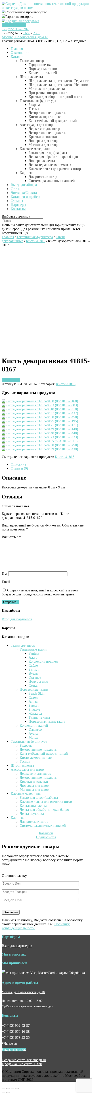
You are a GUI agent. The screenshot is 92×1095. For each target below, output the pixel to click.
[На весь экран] (12, 1088)
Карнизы (26, 173)
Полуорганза (38, 681)
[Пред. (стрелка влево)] (3, 1092)
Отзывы (17, 201)
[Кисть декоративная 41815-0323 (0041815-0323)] (40, 437)
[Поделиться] (8, 1088)
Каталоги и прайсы (25, 197)
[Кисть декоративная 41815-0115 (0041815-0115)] (39, 441)
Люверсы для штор (43, 141)
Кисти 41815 (35, 241)
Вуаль (33, 673)
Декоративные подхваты (47, 113)
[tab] (50, 464)
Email (6, 582)
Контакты (18, 209)
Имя (5, 573)
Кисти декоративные (45, 117)
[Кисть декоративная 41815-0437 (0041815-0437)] (40, 413)
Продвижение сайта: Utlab (22, 1064)
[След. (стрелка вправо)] (8, 1092)
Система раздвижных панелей (52, 181)
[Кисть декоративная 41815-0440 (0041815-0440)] (40, 433)
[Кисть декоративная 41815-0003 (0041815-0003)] (40, 405)
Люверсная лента (42, 161)
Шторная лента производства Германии (59, 81)
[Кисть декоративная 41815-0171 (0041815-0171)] (40, 425)
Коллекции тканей (43, 73)
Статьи (16, 189)
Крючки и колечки (43, 137)
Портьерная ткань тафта (47, 721)
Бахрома (35, 105)
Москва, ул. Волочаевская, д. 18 (23, 992)
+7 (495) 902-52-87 (16, 1025)
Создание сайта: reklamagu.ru (24, 1060)
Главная (17, 48)
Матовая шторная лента (47, 89)
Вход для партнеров (17, 619)
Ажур (33, 657)
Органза (35, 677)
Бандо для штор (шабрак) (48, 153)
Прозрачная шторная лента (49, 93)
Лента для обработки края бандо (53, 157)
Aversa (33, 733)
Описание (18, 464)
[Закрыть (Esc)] (3, 1088)
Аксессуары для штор (36, 125)
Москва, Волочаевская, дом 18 (25, 37)
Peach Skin (36, 693)
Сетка (33, 685)
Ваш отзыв (11, 537)
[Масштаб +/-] (17, 1088)
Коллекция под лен (43, 661)
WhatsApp (9, 1043)
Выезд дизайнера (24, 185)
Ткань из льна (39, 717)
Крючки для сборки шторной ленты (56, 97)
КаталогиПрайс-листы (46, 835)
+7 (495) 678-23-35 (16, 1037)
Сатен (33, 697)
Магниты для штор (43, 145)
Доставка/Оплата (24, 193)
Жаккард (35, 713)
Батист (34, 669)
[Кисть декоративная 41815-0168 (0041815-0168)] (40, 401)
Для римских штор (43, 177)
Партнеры (18, 205)
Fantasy (34, 653)
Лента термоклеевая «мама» (50, 165)
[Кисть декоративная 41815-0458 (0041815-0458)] (40, 417)
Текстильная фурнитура (38, 101)
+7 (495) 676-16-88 (16, 1031)
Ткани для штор (32, 61)
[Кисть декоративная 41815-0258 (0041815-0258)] (40, 445)
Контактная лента (33, 805)
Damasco (35, 729)
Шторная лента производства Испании (58, 85)
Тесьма (34, 109)
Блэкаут (34, 709)
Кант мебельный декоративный (53, 121)
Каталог (17, 56)
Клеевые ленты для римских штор (55, 169)
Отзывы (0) (19, 468)
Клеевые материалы (35, 149)
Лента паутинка (32, 813)
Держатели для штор (44, 129)
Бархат (34, 705)
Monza (33, 737)
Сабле (33, 665)
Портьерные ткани (43, 69)
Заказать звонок (14, 25)
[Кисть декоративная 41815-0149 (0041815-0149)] (40, 429)
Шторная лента (31, 77)
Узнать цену (11, 380)
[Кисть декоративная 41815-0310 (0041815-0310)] (40, 409)
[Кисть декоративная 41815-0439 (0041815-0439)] (40, 449)
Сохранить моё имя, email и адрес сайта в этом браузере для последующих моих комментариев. (40, 592)
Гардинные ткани (42, 65)
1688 (26, 33)
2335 (36, 33)
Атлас (33, 701)
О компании (20, 52)
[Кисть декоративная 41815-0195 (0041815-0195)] (40, 421)
